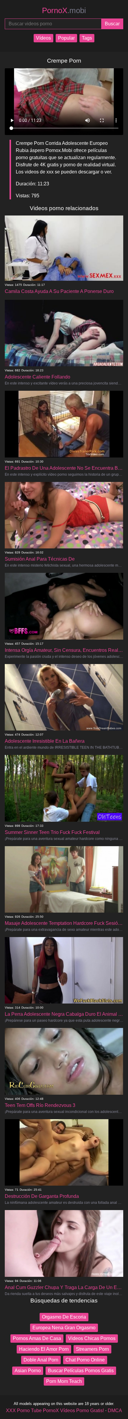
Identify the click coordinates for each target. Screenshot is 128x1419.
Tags (87, 38)
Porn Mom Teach (64, 1381)
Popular (66, 38)
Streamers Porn (92, 1349)
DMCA (115, 1410)
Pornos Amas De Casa (37, 1338)
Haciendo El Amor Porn (44, 1349)
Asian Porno (28, 1370)
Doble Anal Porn (41, 1359)
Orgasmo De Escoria (64, 1316)
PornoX (64, 10)
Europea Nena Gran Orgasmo (64, 1327)
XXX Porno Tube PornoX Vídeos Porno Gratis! (55, 1410)
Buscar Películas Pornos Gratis (81, 1370)
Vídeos (43, 38)
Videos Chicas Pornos (91, 1338)
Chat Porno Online (85, 1359)
